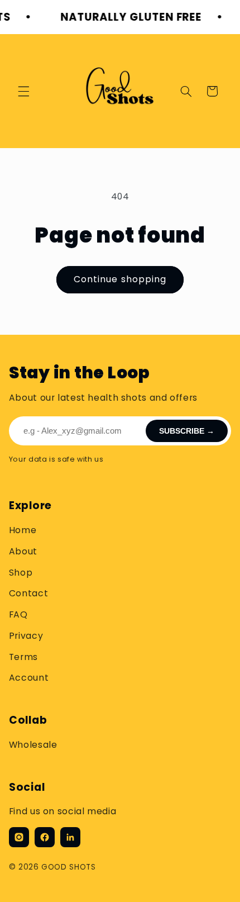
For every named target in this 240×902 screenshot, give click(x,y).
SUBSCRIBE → (186, 431)
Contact (28, 593)
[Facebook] (45, 837)
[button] (23, 91)
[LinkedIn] (70, 837)
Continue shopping (120, 279)
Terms (23, 657)
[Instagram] (19, 837)
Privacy (26, 635)
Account (29, 677)
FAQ (18, 614)
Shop (21, 572)
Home (23, 530)
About (23, 551)
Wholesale (33, 744)
